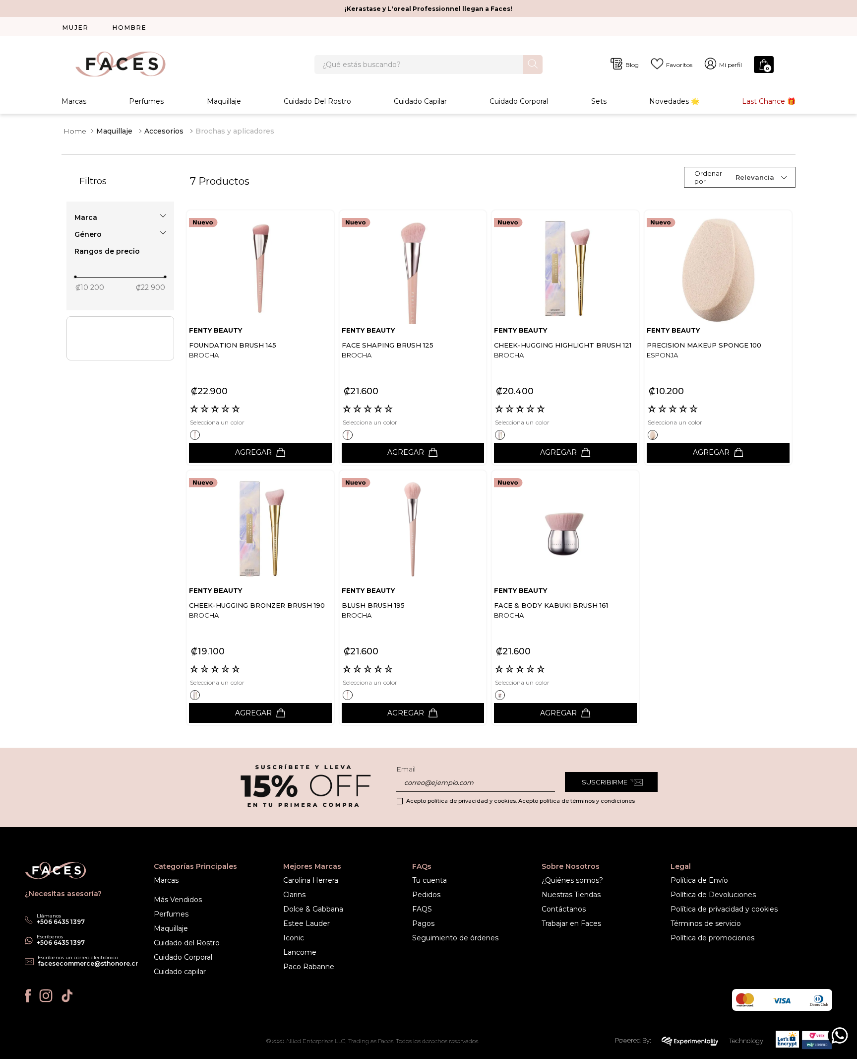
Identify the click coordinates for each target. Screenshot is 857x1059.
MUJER (75, 27)
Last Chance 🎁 (769, 101)
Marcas (73, 101)
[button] (120, 217)
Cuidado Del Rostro (317, 101)
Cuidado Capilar (420, 101)
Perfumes (146, 101)
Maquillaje (224, 101)
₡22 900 (150, 287)
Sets (599, 101)
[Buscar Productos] (533, 63)
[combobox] (428, 64)
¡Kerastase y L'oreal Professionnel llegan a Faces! (428, 8)
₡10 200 (89, 287)
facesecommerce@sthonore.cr (88, 963)
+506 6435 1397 (61, 942)
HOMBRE (130, 27)
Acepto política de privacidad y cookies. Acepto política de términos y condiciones (520, 800)
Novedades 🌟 (674, 101)
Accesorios (164, 131)
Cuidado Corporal (519, 101)
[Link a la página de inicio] (74, 131)
